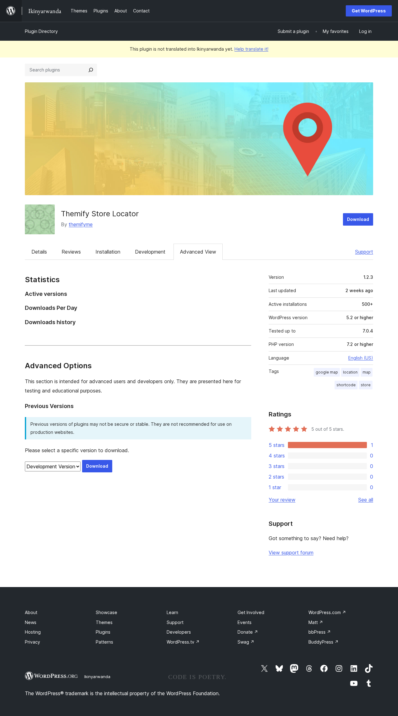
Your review (282, 500)
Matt (315, 622)
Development (150, 252)
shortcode (346, 385)
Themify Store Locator (100, 213)
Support (364, 252)
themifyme (81, 224)
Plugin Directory (41, 31)
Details (39, 252)
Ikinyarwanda (97, 676)
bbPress (319, 632)
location (350, 372)
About (31, 612)
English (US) (360, 357)
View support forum (291, 552)
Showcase (106, 612)
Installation (107, 252)
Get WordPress (369, 10)
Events (245, 622)
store (366, 385)
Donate (248, 632)
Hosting (33, 632)
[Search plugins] (91, 70)
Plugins (103, 632)
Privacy (32, 642)
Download (358, 219)
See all (365, 500)
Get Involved (251, 612)
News (30, 622)
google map (327, 372)
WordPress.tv (183, 642)
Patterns (104, 642)
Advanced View (198, 252)
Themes (104, 622)
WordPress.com (327, 612)
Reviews (71, 252)
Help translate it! (251, 49)
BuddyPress (323, 642)
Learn (172, 612)
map (367, 372)
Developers (179, 632)
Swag (246, 642)
